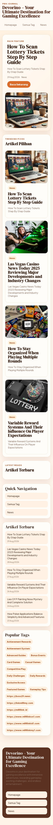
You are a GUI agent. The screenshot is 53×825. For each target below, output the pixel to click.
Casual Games (32, 662)
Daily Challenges (16, 675)
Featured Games (16, 689)
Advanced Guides (16, 655)
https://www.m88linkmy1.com (23, 730)
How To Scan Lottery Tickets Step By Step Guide (25, 198)
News (43, 24)
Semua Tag (28, 24)
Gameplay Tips (38, 689)
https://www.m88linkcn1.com (23, 716)
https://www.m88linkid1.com (23, 723)
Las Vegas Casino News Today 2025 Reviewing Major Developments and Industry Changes (25, 272)
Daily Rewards (37, 675)
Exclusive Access (16, 682)
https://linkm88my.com (20, 703)
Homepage (10, 24)
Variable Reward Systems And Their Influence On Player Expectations (26, 429)
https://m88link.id (17, 709)
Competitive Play (16, 669)
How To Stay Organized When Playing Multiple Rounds (23, 355)
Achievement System (18, 648)
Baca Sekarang (19, 84)
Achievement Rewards (19, 641)
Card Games (13, 662)
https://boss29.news (18, 696)
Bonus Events (38, 655)
